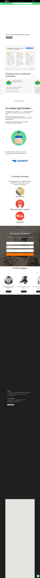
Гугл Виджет (31, 69)
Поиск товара (18, 3)
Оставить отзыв (29, 48)
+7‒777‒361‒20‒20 (19, 1)
